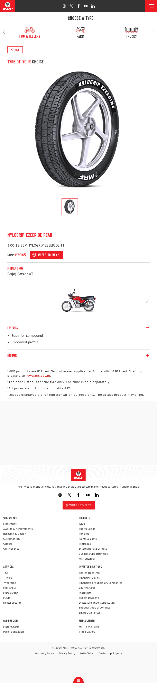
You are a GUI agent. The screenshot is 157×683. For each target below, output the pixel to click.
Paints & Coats (88, 538)
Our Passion (10, 620)
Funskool (84, 533)
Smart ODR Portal (89, 612)
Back (16, 49)
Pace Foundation (13, 631)
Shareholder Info (89, 572)
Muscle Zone (10, 592)
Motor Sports (11, 626)
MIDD (6, 597)
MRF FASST (9, 587)
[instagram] (64, 6)
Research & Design (14, 533)
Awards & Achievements (18, 528)
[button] (3, 32)
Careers (7, 543)
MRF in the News (89, 626)
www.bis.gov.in (38, 376)
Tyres (82, 523)
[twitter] (71, 6)
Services (8, 566)
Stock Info (85, 592)
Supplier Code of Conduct (94, 607)
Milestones (10, 523)
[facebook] (78, 6)
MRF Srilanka (87, 558)
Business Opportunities (93, 553)
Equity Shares (87, 587)
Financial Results (89, 577)
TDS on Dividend (89, 597)
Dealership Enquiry (110, 653)
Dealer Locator (12, 602)
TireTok (7, 577)
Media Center (87, 620)
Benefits (12, 355)
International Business (93, 548)
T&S (5, 572)
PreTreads (85, 543)
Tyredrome (9, 582)
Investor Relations (90, 566)
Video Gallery (87, 631)
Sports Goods (87, 528)
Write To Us (86, 653)
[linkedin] (92, 6)
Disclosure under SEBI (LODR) (97, 602)
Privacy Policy (67, 653)
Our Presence (11, 548)
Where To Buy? (80, 505)
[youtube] (85, 6)
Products (84, 518)
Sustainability (11, 538)
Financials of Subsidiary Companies (100, 582)
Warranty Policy (44, 653)
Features (12, 327)
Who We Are (10, 518)
